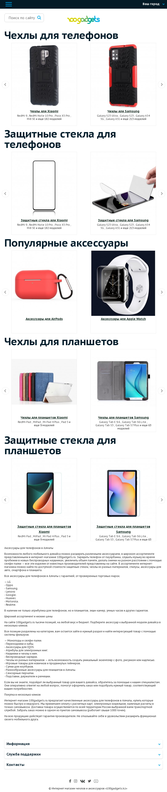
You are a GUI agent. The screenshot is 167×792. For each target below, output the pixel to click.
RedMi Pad (24, 422)
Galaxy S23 (127, 115)
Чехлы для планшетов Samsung (123, 417)
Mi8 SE (31, 119)
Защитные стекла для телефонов (60, 139)
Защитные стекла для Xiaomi (44, 220)
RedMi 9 (22, 115)
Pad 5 (64, 422)
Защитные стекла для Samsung (123, 220)
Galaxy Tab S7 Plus (127, 425)
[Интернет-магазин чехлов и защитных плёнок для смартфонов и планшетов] (83, 23)
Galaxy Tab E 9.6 (109, 422)
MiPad (37, 422)
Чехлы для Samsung (123, 111)
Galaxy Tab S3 (104, 425)
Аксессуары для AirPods (44, 319)
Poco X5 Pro (62, 115)
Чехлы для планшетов (61, 341)
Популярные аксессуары (66, 242)
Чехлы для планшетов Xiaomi (44, 417)
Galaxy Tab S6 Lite (134, 422)
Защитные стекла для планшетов (60, 445)
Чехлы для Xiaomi (44, 111)
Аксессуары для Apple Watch (123, 319)
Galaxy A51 (113, 119)
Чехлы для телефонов (61, 35)
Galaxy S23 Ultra (107, 115)
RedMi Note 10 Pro (41, 115)
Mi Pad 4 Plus (51, 422)
